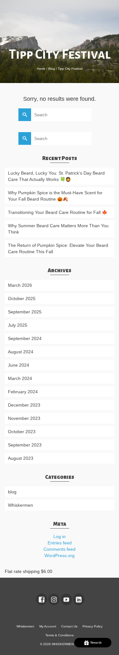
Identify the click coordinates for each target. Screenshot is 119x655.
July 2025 (17, 325)
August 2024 (20, 351)
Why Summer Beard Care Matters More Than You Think (58, 228)
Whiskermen (20, 505)
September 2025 (25, 311)
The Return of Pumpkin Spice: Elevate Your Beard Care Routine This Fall (58, 248)
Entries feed (60, 542)
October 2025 (22, 298)
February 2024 (23, 391)
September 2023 (25, 444)
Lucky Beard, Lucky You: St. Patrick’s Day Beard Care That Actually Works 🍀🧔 (56, 176)
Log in (59, 536)
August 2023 (20, 458)
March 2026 (20, 285)
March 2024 (20, 378)
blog (12, 491)
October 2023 (22, 431)
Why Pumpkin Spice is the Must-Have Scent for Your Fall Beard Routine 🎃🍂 (55, 196)
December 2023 (24, 405)
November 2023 (24, 418)
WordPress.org (59, 555)
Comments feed (59, 549)
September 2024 (25, 338)
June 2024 (18, 365)
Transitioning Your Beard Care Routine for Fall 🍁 (57, 212)
